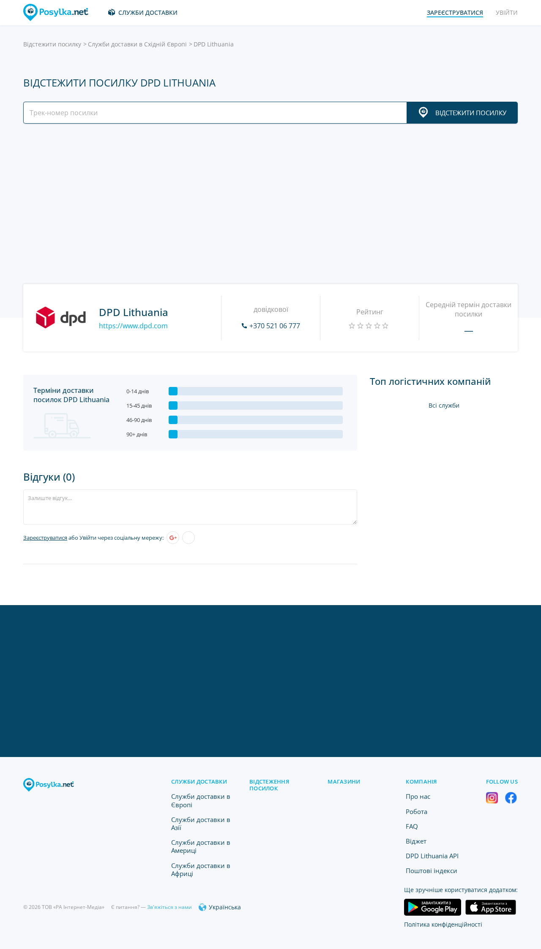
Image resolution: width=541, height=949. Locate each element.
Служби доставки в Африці (200, 869)
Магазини (344, 781)
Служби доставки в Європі (200, 800)
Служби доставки (148, 12)
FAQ (412, 826)
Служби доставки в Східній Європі (137, 44)
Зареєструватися (45, 537)
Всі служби (444, 405)
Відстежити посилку (52, 44)
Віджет (416, 841)
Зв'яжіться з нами (169, 907)
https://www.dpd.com (133, 326)
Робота (416, 811)
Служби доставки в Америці (200, 846)
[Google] (173, 537)
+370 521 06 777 (274, 326)
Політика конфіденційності (443, 924)
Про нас (418, 796)
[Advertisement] (268, 204)
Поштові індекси (431, 870)
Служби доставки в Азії (200, 823)
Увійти (507, 12)
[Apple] (188, 537)
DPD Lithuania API (432, 856)
